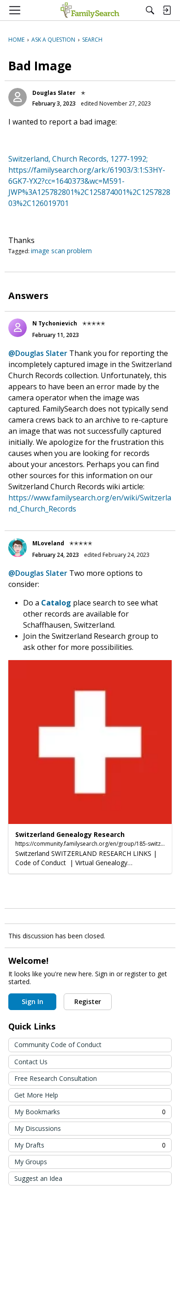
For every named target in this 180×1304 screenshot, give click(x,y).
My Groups (30, 1161)
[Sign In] (166, 10)
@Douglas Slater (37, 353)
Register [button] (87, 1001)
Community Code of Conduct (58, 1044)
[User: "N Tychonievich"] (17, 327)
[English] (89, 10)
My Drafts (90, 1145)
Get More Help (36, 1095)
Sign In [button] (32, 1001)
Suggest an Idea (38, 1178)
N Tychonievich (54, 323)
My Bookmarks (90, 1111)
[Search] (150, 10)
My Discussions (37, 1128)
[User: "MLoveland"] (17, 547)
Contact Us (31, 1061)
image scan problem (61, 250)
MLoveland (48, 543)
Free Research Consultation (55, 1078)
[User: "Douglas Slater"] (17, 97)
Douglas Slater (54, 93)
